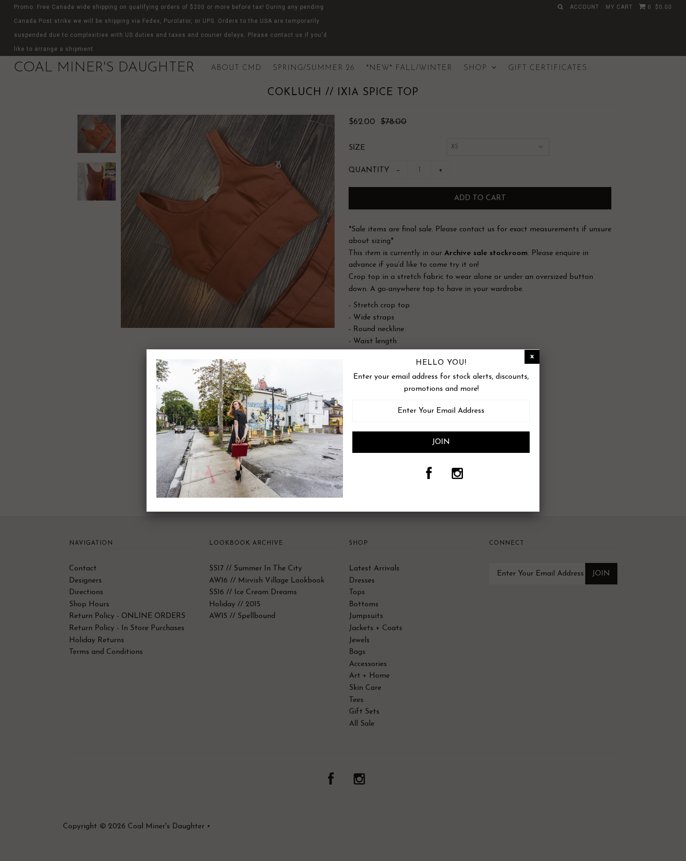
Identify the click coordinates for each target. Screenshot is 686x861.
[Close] (532, 357)
